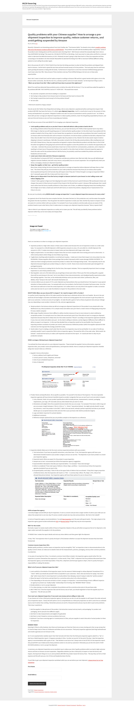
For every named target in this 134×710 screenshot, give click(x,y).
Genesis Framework (71, 705)
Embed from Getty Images (32, 215)
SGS (57, 521)
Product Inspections (38, 690)
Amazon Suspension (39, 692)
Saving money (53, 692)
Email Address (32, 674)
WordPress (79, 705)
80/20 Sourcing (29, 3)
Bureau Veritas (65, 521)
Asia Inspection (66, 519)
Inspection (47, 692)
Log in (83, 705)
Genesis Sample (61, 705)
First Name (31, 666)
